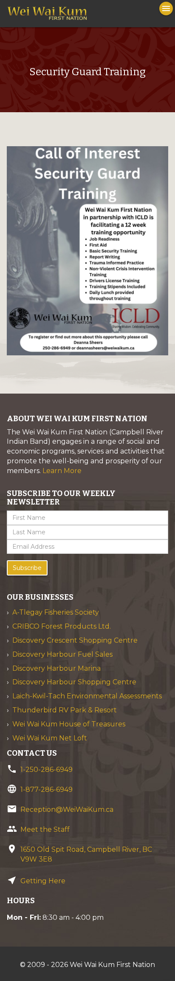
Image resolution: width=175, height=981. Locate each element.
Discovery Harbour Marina (56, 668)
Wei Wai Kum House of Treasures (68, 724)
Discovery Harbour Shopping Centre (74, 682)
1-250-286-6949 (46, 770)
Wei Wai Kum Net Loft (49, 738)
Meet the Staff (45, 829)
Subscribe (27, 568)
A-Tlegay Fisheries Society (55, 612)
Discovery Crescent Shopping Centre (75, 640)
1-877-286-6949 (46, 789)
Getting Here (42, 881)
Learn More (62, 471)
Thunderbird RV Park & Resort (64, 710)
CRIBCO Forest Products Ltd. (61, 626)
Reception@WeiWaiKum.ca (66, 809)
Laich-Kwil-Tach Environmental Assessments (87, 696)
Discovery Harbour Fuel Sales (62, 654)
